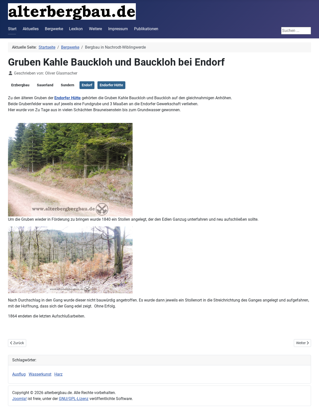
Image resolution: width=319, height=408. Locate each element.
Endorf (87, 85)
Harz (58, 374)
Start (12, 28)
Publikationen (146, 28)
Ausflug (19, 374)
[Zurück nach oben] (310, 399)
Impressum (118, 28)
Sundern (67, 85)
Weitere (95, 28)
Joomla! (19, 398)
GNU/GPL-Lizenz (73, 398)
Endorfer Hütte (111, 85)
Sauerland (45, 85)
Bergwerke (54, 28)
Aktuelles (31, 28)
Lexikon (76, 28)
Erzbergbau (20, 85)
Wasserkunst (40, 374)
